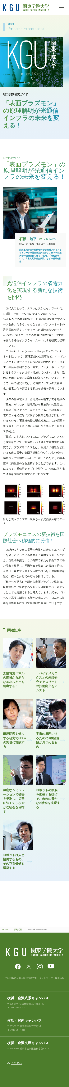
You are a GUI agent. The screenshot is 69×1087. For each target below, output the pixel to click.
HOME (5, 929)
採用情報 (59, 978)
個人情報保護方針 (28, 978)
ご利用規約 (10, 978)
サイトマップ (46, 978)
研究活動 (18, 929)
